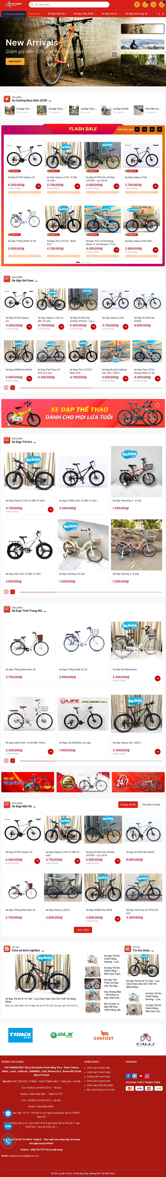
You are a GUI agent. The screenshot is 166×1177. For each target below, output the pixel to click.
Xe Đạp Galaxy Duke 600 (138, 241)
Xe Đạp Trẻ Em (22, 442)
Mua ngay (15, 61)
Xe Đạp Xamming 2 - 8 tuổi (127, 500)
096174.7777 (56, 1094)
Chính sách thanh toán (98, 1072)
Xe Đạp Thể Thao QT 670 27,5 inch (49, 371)
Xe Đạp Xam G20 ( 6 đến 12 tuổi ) (23, 573)
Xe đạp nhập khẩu (84, 13)
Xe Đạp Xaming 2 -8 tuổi (126, 573)
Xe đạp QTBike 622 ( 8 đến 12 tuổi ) (78, 500)
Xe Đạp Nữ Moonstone (125, 669)
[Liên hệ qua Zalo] (8, 1126)
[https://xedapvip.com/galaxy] (20, 1034)
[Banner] (83, 413)
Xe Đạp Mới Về (22, 806)
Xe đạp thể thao (57, 13)
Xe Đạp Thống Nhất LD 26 (22, 241)
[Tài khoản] (153, 4)
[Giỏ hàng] (162, 4)
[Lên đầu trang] (162, 1155)
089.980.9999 (45, 1106)
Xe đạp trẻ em (110, 13)
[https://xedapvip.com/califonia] (145, 1035)
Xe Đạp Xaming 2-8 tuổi (71, 573)
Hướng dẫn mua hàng (98, 1076)
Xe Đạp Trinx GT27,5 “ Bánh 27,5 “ (61, 243)
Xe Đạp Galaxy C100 (136, 177)
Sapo (112, 1173)
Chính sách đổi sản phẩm (100, 1085)
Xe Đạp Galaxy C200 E (58, 909)
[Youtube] (140, 1075)
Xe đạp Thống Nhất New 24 (21, 669)
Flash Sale (83, 129)
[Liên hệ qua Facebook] (8, 1113)
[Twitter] (134, 1075)
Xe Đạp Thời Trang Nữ (27, 610)
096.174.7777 (38, 1149)
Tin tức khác (141, 950)
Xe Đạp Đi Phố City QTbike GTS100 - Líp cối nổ (100, 179)
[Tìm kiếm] (32, 4)
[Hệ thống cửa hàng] (137, 4)
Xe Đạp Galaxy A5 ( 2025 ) (127, 742)
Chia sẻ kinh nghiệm (26, 950)
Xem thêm (83, 930)
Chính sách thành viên (98, 1067)
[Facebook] (128, 1075)
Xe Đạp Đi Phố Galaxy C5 (21, 177)
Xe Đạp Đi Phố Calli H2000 (144, 319)
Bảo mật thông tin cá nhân (101, 1089)
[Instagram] (147, 1075)
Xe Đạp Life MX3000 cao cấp (75, 742)
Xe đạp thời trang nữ (136, 13)
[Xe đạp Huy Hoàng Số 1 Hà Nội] (14, 4)
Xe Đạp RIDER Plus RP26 (19, 369)
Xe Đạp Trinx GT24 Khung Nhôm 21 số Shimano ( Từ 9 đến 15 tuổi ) (100, 243)
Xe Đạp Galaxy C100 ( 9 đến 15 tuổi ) (62, 179)
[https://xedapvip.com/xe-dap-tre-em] (62, 1035)
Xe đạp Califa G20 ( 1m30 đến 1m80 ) (26, 742)
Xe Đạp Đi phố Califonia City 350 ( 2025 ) (114, 371)
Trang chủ (34, 13)
